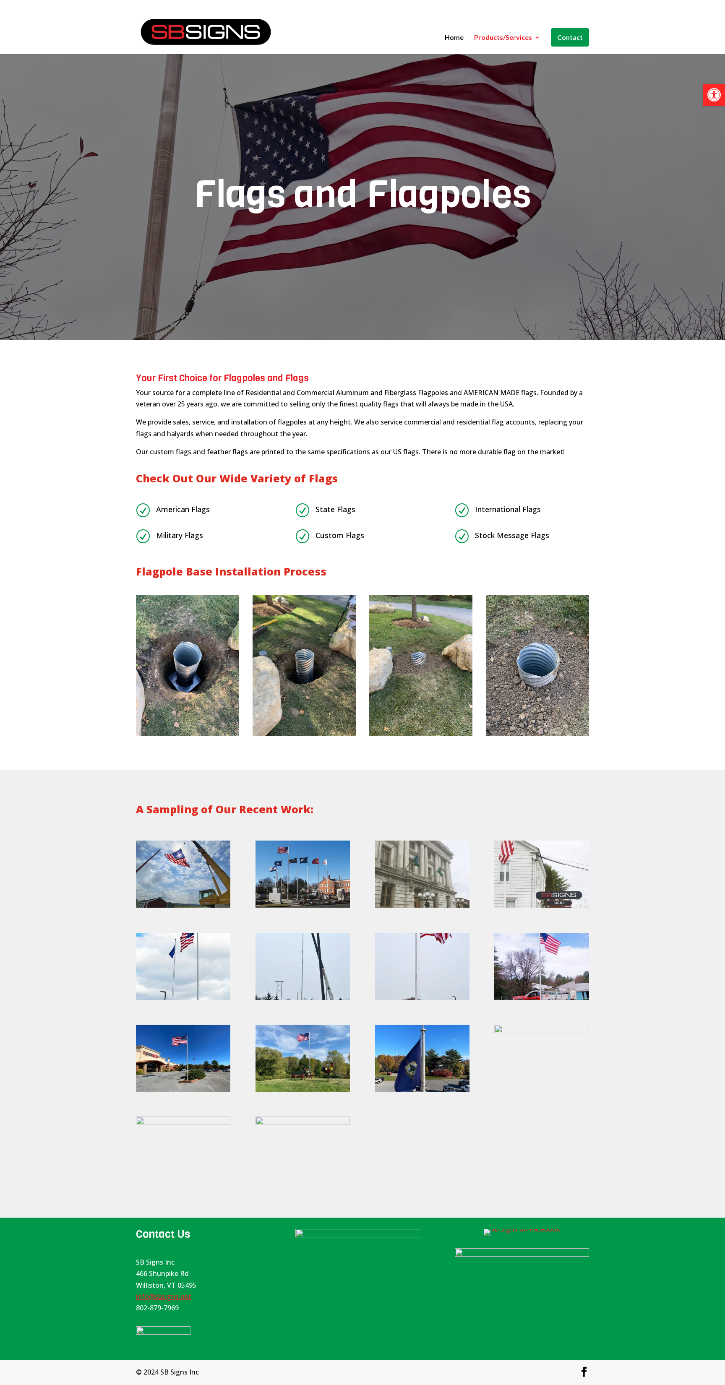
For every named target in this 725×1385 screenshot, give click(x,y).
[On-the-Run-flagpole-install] (303, 997)
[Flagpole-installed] (541, 997)
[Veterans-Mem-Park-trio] (541, 1030)
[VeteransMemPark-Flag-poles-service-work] (183, 1122)
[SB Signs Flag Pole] (541, 905)
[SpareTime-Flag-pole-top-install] (422, 1089)
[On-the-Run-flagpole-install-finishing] (422, 997)
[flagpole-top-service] (303, 1122)
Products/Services (503, 37)
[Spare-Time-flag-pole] (183, 1089)
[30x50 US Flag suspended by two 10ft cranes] (183, 905)
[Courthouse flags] (422, 905)
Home (454, 37)
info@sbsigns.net (163, 1296)
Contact (570, 37)
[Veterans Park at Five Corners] (303, 905)
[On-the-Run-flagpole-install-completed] (183, 997)
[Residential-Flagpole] (303, 1089)
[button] (714, 95)
